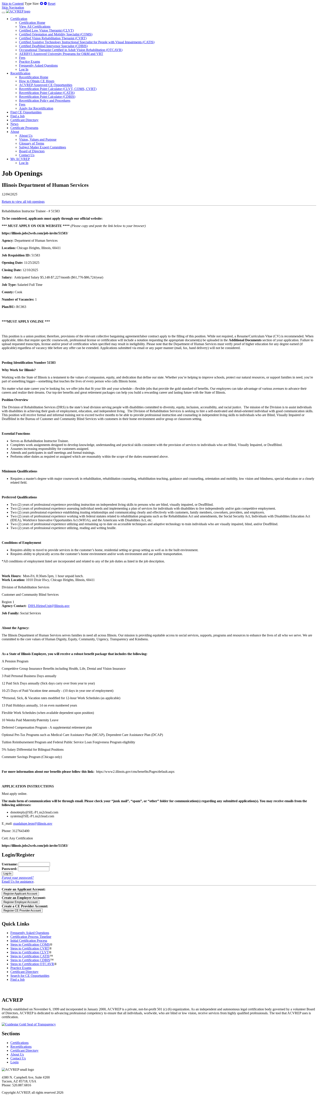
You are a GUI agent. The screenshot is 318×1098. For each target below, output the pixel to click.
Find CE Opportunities (26, 112)
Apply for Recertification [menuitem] (36, 108)
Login (14, 1062)
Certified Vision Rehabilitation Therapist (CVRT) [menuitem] (53, 38)
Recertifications (21, 1046)
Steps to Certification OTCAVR (32, 964)
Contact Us (18, 1058)
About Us (17, 1054)
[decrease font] (45, 3)
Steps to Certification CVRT (29, 948)
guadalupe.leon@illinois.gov (32, 823)
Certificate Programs (24, 128)
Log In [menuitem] (23, 69)
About (14, 132)
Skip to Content (12, 3)
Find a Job (17, 116)
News (14, 124)
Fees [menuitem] (22, 58)
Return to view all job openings (23, 201)
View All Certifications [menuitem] (34, 26)
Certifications (19, 1043)
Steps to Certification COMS (30, 944)
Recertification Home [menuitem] (33, 77)
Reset (51, 3)
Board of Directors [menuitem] (32, 151)
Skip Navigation (13, 7)
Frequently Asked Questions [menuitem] (38, 65)
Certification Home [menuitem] (32, 22)
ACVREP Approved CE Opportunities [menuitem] (45, 85)
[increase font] (41, 3)
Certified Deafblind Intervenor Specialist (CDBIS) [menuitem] (53, 46)
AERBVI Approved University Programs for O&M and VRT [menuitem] (61, 54)
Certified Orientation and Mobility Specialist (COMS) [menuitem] (55, 34)
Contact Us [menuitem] (26, 155)
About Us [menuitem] (25, 135)
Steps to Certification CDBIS (30, 960)
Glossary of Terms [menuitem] (31, 143)
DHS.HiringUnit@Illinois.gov (49, 606)
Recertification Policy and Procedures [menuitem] (44, 100)
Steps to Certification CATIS (30, 956)
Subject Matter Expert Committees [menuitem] (42, 147)
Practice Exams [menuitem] (29, 61)
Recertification (20, 73)
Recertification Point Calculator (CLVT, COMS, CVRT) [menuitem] (57, 89)
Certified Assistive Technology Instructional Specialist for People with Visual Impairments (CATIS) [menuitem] (86, 42)
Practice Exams (20, 968)
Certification (18, 19)
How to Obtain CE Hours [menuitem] (36, 81)
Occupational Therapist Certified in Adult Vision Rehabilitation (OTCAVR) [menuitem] (70, 50)
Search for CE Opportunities (29, 975)
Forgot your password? (18, 877)
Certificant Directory (24, 120)
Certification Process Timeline (30, 937)
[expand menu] (3, 12)
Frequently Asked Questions (29, 933)
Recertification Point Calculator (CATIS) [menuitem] (47, 93)
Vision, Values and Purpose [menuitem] (37, 139)
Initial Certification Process (28, 940)
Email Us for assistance (18, 881)
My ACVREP (20, 159)
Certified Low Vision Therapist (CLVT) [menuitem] (46, 30)
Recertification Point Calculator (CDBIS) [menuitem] (47, 96)
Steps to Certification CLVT (29, 952)
